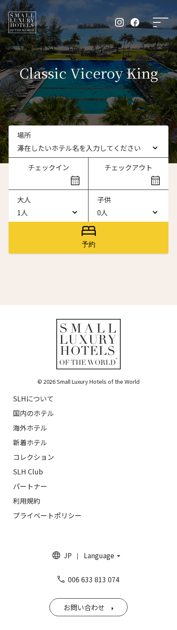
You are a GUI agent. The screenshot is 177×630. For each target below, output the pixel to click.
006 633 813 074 (93, 579)
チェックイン (48, 167)
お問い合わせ (84, 607)
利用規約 (26, 500)
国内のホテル (33, 413)
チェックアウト (128, 167)
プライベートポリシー (47, 515)
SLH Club (28, 471)
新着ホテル (30, 442)
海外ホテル (30, 427)
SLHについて (33, 398)
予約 (88, 244)
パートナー (30, 486)
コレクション (33, 457)
